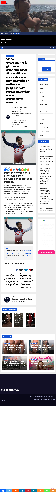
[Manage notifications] (52, 489)
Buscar (42, 59)
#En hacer (15, 118)
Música (42, 119)
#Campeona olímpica (17, 111)
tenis (41, 135)
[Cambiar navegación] (27, 48)
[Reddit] (11, 169)
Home (30, 396)
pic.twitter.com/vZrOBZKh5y (23, 254)
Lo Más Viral (43, 116)
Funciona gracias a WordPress (8, 399)
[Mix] (22, 169)
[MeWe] (19, 169)
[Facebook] (5, 169)
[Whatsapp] (25, 169)
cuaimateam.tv (10, 389)
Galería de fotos (44, 112)
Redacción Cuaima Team (20, 107)
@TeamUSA (27, 250)
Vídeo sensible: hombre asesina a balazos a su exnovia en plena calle (46, 208)
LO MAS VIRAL (51, 399)
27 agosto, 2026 (9, 349)
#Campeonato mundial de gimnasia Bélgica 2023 (21, 115)
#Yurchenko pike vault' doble (20, 127)
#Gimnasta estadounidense (19, 120)
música (42, 123)
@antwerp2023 (11, 252)
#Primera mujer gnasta (18, 122)
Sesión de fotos (44, 131)
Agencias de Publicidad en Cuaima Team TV (44, 396)
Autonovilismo (44, 84)
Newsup (21, 399)
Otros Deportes (10, 55)
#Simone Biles (15, 124)
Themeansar (4, 400)
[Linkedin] (14, 169)
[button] (51, 47)
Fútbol (42, 108)
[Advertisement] (28, 423)
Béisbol (42, 88)
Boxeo (42, 96)
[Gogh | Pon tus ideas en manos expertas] (46, 221)
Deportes (42, 100)
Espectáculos (43, 104)
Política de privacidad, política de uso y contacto (44, 403)
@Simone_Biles (10, 254)
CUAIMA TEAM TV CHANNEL (40, 399)
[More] (28, 169)
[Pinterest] (17, 169)
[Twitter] (8, 169)
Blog (41, 92)
